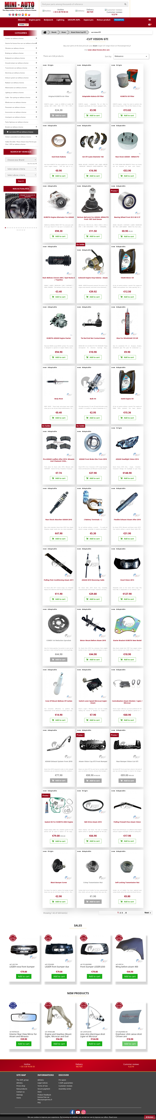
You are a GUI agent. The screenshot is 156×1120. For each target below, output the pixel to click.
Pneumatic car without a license (15, 107)
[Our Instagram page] (83, 1112)
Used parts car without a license (15, 117)
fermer (150, 1117)
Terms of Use (43, 1086)
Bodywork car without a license (15, 58)
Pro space (62, 1080)
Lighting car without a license (14, 93)
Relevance (131, 56)
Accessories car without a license (15, 112)
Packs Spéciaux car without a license (16, 122)
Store (40, 1092)
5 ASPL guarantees (66, 1083)
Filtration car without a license (14, 48)
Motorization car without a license (16, 88)
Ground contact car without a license (16, 63)
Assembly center (65, 1089)
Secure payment (44, 1089)
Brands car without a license (14, 127)
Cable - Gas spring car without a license (17, 97)
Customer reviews (65, 1086)
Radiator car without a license (14, 83)
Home (18, 1098)
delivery (19, 1083)
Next (148, 912)
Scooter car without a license (14, 38)
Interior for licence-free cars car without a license (21, 43)
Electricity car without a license (15, 73)
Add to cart (23, 976)
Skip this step (31, 163)
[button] (21, 20)
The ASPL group (22, 1080)
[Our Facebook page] (72, 1112)
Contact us (20, 1092)
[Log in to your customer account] (149, 20)
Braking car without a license (14, 53)
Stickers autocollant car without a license (18, 137)
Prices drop (20, 1086)
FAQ (39, 1102)
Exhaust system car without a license (17, 78)
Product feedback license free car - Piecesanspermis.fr (45, 1097)
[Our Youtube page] (78, 1112)
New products (78, 993)
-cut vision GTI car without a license (20, 132)
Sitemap (19, 1095)
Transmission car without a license (16, 68)
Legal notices (43, 1083)
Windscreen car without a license (15, 102)
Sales (78, 925)
